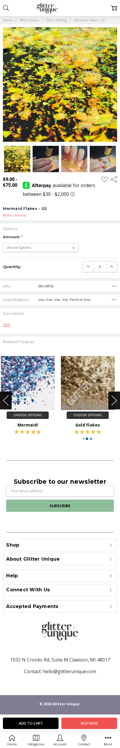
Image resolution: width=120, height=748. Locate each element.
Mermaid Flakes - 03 (90, 425)
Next (114, 401)
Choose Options (30, 415)
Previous (6, 401)
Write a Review (14, 215)
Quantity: (12, 266)
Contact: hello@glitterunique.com (60, 671)
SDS (6, 324)
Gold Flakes (30, 425)
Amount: (13, 236)
